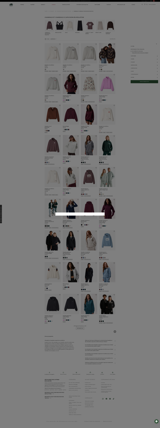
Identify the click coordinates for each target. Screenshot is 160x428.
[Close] (103, 214)
